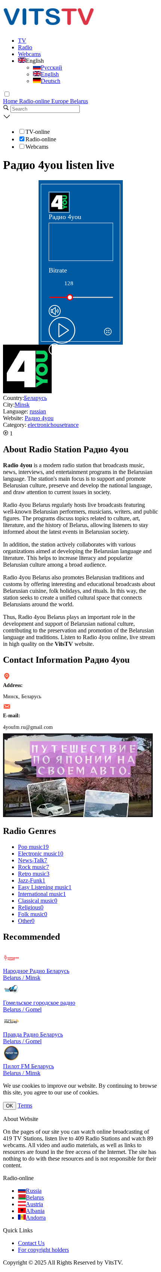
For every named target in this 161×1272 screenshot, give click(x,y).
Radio (25, 47)
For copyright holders (43, 1250)
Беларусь (35, 398)
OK (9, 1106)
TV (22, 40)
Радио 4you (39, 418)
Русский (51, 67)
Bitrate (58, 270)
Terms (25, 1105)
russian (38, 411)
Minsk (22, 404)
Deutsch (50, 81)
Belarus (79, 101)
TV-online (37, 132)
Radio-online (35, 101)
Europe (60, 101)
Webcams (29, 54)
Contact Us (31, 1243)
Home (11, 101)
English (50, 74)
